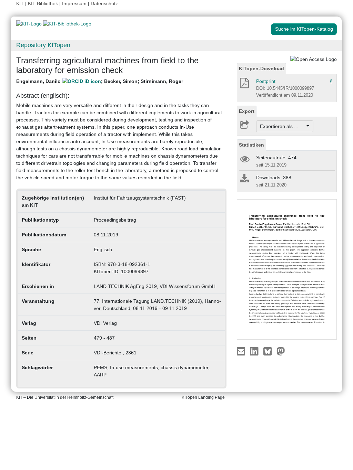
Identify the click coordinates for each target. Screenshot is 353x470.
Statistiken (251, 145)
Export (246, 111)
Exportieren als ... (282, 126)
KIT (20, 3)
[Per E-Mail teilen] (242, 351)
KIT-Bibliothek (43, 3)
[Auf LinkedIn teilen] (254, 351)
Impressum (74, 3)
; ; (99, 81)
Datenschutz (104, 3)
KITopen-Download (261, 68)
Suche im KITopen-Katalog (304, 29)
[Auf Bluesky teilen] (269, 351)
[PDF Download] (244, 85)
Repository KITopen (43, 45)
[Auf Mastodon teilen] (280, 351)
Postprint (265, 81)
